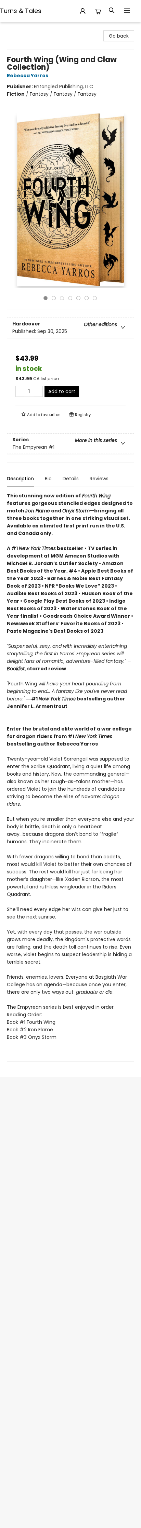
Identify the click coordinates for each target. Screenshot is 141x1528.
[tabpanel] (70, 777)
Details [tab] (71, 478)
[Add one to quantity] (38, 391)
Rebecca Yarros (27, 75)
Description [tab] (20, 478)
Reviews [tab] (99, 478)
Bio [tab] (48, 478)
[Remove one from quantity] (20, 391)
